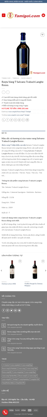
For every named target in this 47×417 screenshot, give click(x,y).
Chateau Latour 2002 (9, 284)
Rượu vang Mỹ (6, 372)
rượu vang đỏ (12, 111)
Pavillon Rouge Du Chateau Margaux (34, 285)
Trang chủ (6, 78)
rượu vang (22, 368)
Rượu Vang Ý (26, 78)
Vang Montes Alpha (8, 383)
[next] (45, 275)
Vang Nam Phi (20, 383)
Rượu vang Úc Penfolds (9, 368)
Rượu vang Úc (23, 376)
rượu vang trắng (30, 372)
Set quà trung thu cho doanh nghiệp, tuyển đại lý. (25, 325)
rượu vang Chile (32, 368)
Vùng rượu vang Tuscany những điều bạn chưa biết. (24, 340)
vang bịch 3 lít (35, 379)
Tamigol (15, 78)
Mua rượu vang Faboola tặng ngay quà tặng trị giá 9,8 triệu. (26, 349)
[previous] (1, 275)
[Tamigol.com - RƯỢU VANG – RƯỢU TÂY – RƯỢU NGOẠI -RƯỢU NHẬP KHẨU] (23, 15)
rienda (7, 365)
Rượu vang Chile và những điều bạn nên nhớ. (23, 332)
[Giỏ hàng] (43, 15)
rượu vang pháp (18, 372)
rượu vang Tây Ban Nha (9, 376)
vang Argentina (24, 379)
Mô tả (4, 133)
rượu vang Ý (20, 115)
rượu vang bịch (15, 365)
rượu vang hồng (27, 365)
